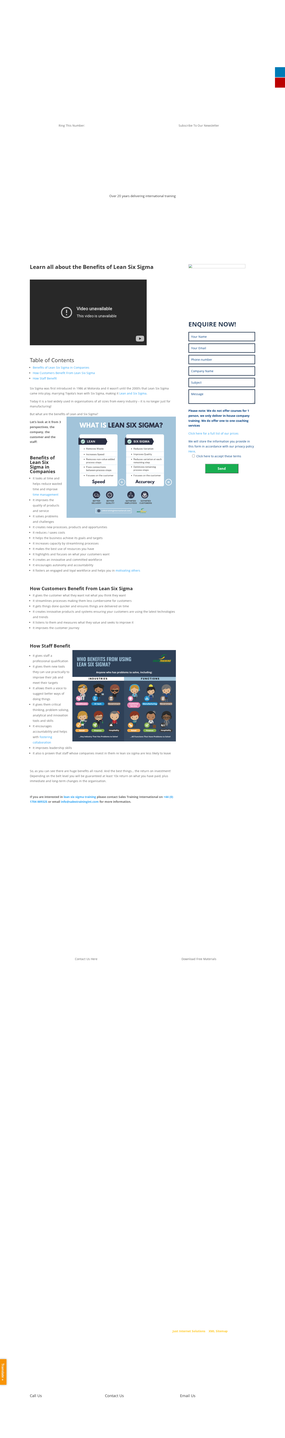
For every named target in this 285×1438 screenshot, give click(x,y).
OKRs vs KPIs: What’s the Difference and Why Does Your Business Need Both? (113, 883)
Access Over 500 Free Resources (222, 299)
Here (191, 451)
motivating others (128, 570)
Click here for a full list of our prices (213, 433)
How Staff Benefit (45, 378)
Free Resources (115, 60)
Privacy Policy (102, 1301)
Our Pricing (169, 60)
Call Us (36, 1395)
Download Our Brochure (240, 60)
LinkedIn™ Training (82, 60)
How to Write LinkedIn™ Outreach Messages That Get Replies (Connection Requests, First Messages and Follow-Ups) (141, 854)
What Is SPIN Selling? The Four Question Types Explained (92, 910)
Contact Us (210, 60)
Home (32, 60)
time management (45, 495)
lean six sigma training (80, 797)
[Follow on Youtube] (240, 20)
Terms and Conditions (108, 1290)
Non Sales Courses (144, 60)
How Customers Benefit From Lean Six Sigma (64, 373)
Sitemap (98, 1306)
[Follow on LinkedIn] (233, 20)
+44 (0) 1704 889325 (141, 19)
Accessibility (101, 1295)
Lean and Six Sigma (132, 393)
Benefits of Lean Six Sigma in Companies (61, 367)
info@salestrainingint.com (145, 28)
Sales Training (51, 60)
